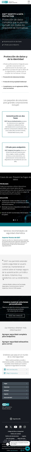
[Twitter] (10, 427)
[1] (13, 220)
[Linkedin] (20, 427)
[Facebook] (6, 427)
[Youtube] (15, 427)
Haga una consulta (15, 316)
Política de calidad (16, 433)
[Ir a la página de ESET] (9, 2)
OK (23, 450)
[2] (15, 220)
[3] (17, 220)
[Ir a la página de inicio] (5, 404)
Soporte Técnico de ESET (11, 237)
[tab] (15, 369)
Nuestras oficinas (6, 408)
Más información (14, 450)
